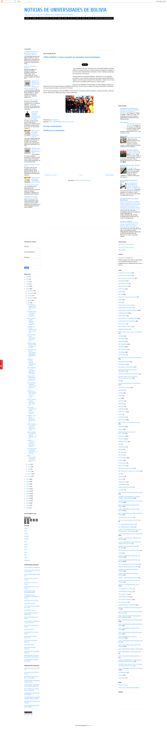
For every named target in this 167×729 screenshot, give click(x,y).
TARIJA (120, 479)
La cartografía (130, 168)
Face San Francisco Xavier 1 (126, 247)
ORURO (120, 449)
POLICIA (120, 455)
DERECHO (121, 341)
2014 (27, 493)
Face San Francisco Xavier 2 (126, 244)
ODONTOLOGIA (123, 441)
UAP (25, 541)
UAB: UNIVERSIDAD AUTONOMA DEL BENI (130, 492)
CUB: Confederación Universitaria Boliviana (130, 332)
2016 (27, 488)
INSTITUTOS (122, 411)
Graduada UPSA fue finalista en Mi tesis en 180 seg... (31, 451)
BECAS (90, 18)
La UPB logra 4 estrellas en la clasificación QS (31, 307)
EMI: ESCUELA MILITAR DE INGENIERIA (129, 357)
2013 (27, 496)
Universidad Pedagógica (125, 599)
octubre (30, 295)
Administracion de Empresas (126, 278)
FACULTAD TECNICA (124, 387)
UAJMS (59, 18)
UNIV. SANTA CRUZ (44, 18)
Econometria (124, 122)
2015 (27, 491)
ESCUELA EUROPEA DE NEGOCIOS (128, 374)
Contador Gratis (28, 714)
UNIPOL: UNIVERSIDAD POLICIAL (128, 577)
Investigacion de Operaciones (129, 108)
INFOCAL (121, 406)
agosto (30, 300)
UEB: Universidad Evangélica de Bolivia (129, 550)
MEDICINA (121, 426)
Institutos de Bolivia (126, 221)
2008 (27, 508)
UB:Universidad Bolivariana (125, 517)
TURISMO (121, 490)
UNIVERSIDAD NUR (124, 596)
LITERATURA (122, 417)
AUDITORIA (121, 289)
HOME (27, 18)
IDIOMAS (121, 403)
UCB (53, 18)
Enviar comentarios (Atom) (83, 180)
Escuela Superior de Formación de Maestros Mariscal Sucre (128, 377)
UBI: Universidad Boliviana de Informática (129, 520)
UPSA (25, 557)
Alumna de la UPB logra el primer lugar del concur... (31, 378)
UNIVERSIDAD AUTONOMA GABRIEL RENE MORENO (32, 697)
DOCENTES (121, 346)
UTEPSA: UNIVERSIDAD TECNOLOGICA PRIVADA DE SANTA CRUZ (129, 660)
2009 (27, 505)
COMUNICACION (123, 313)
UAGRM (34, 18)
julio (29, 302)
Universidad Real (29, 629)
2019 (27, 481)
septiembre (31, 298)
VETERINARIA (122, 672)
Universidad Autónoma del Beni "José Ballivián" (31, 677)
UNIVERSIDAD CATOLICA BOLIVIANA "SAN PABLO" (31, 656)
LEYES (120, 414)
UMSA (83, 18)
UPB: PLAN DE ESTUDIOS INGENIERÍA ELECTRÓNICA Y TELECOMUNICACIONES (32, 181)
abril (29, 469)
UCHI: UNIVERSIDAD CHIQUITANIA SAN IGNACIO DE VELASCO (129, 542)
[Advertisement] (76, 34)
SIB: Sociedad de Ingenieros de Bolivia (129, 471)
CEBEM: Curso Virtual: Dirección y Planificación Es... (31, 418)
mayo (29, 466)
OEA (119, 444)
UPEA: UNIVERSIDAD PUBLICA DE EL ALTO (61, 121)
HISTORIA (121, 401)
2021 (27, 288)
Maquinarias (124, 136)
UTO (71, 18)
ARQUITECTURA (123, 286)
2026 (27, 277)
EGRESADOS (122, 355)
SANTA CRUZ (122, 465)
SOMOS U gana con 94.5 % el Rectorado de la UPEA (35, 150)
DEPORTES (121, 338)
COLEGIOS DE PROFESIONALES (127, 310)
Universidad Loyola (29, 610)
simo (119, 473)
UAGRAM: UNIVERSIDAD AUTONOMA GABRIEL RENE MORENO (129, 497)
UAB (25, 552)
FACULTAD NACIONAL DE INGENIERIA (129, 383)
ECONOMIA (121, 352)
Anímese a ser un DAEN (31, 100)
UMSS (77, 18)
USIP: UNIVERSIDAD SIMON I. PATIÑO (129, 649)
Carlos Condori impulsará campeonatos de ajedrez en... (31, 385)
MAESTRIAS (121, 420)
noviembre (31, 293)
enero (29, 476)
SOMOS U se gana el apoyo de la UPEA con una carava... (31, 394)
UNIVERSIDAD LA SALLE (125, 591)
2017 (27, 486)
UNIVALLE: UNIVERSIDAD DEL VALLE (129, 584)
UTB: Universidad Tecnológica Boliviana (129, 656)
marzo (29, 471)
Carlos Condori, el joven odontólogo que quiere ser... (31, 402)
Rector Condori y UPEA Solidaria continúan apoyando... (31, 321)
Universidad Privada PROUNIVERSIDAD (29, 591)
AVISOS (120, 291)
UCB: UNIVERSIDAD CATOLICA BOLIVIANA (130, 534)
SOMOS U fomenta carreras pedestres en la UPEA (31, 362)
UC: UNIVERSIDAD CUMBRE (126, 527)
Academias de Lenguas (124, 275)
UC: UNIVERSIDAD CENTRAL (126, 524)
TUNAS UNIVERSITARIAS (125, 487)
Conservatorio (122, 324)
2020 (27, 479)
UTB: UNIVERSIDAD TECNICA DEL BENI (129, 651)
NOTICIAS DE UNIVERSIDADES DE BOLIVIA (65, 10)
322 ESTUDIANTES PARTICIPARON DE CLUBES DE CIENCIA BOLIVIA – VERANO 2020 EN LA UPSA (133, 186)
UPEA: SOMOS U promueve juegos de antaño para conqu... (31, 427)
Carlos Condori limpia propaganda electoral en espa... (31, 337)
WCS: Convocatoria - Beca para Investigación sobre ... (31, 458)
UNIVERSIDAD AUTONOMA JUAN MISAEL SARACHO (32, 685)
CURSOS (121, 336)
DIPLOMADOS (122, 344)
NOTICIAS (121, 439)
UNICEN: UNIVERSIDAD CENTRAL (128, 566)
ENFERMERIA (122, 364)
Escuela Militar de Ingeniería (32, 567)
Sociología (121, 476)
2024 (27, 281)
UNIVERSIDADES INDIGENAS (126, 605)
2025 (27, 279)
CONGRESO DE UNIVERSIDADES (128, 318)
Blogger (89, 725)
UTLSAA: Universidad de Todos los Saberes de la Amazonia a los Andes (130, 665)
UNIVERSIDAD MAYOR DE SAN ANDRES (31, 706)
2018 (27, 484)
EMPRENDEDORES (123, 361)
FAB (119, 380)
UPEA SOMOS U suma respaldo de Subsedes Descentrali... (31, 370)
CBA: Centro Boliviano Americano (127, 297)
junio (29, 464)
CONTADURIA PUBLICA (125, 326)
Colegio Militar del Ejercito (125, 307)
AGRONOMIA (122, 281)
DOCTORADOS (122, 349)
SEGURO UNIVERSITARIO (125, 468)
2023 (27, 284)
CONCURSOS (122, 315)
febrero (30, 474)
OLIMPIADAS (122, 447)
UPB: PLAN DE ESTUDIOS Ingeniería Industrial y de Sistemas (35, 133)
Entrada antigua (109, 175)
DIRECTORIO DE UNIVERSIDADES (103, 18)
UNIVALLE (27, 560)
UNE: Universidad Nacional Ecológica (128, 564)
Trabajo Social (122, 482)
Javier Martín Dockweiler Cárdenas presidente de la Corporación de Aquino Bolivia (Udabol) (32, 115)
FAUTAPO (121, 390)
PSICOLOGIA (122, 463)
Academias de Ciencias (124, 272)
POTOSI (120, 460)
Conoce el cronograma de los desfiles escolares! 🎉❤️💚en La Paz (133, 153)
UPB (25, 555)
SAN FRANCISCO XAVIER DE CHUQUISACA (31, 689)
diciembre (30, 290)
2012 (27, 498)
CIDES (120, 302)
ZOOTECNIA (122, 678)
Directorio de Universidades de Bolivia (128, 687)
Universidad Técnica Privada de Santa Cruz (32, 570)
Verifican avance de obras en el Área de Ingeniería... (31, 314)
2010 (27, 503)
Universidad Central (29, 603)
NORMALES (121, 436)
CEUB (120, 299)
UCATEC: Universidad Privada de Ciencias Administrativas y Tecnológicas (130, 530)
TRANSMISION (122, 484)
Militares (120, 429)
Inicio (80, 175)
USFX (65, 18)
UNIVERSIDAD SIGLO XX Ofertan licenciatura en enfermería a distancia (31, 53)
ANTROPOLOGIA (123, 283)
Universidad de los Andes (31, 600)
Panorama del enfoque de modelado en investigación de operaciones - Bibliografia (130, 111)
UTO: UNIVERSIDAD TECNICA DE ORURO (130, 668)
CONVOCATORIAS (123, 329)
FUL (119, 398)
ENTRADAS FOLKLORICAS (126, 367)
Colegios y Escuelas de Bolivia (129, 150)
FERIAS (120, 393)
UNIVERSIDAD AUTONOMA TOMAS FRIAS (32, 681)
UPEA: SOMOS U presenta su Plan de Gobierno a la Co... (31, 435)
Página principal (122, 685)
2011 (27, 500)
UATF (25, 547)
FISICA (120, 395)
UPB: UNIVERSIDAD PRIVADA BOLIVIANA (130, 620)
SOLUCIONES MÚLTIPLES (134, 137)
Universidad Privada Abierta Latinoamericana (31, 621)
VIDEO (120, 675)
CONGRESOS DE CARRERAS (126, 321)
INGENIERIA (121, 409)
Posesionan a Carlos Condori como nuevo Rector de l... (31, 329)
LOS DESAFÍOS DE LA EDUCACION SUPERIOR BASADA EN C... (31, 353)
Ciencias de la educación (125, 305)
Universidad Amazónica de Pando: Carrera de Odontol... (31, 410)
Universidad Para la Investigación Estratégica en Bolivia (32, 596)
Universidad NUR (29, 644)
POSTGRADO (122, 457)
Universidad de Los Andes (125, 588)
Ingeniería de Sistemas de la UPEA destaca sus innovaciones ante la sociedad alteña (32, 84)
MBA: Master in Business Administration (129, 422)
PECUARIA (121, 452)
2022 (27, 286)
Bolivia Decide (122, 250)
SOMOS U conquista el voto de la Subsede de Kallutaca (31, 443)
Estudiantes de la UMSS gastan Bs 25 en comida (31, 197)
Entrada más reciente (51, 175)
